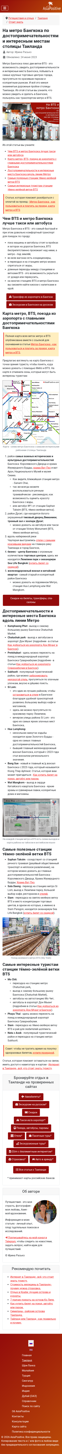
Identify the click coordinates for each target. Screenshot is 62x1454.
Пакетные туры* (41, 1135)
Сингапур (27, 1380)
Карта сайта (19, 1426)
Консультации (20, 1421)
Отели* (18, 1135)
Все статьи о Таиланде (32, 1169)
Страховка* (18, 1159)
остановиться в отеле (25, 694)
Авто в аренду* (44, 1159)
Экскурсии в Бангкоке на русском (32, 304)
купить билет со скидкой (39, 912)
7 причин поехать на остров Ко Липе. (32, 1299)
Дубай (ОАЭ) (29, 1396)
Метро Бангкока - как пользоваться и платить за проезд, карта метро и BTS (30, 206)
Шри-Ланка (28, 1365)
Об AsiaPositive (21, 1411)
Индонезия (28, 1385)
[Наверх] (56, 1448)
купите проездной (43, 1052)
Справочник (29, 1401)
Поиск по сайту (31, 1406)
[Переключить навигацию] (4, 8)
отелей (44, 893)
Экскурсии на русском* (32, 1104)
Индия (26, 1390)
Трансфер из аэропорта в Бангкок (32, 296)
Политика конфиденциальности (31, 1431)
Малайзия (28, 1370)
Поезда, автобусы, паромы (32, 1128)
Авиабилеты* (32, 1096)
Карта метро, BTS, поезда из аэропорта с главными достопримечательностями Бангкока (32, 162)
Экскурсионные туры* (32, 1143)
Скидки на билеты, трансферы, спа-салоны (31, 600)
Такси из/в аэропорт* (32, 1120)
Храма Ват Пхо (25, 882)
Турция (26, 1375)
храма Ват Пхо (42, 467)
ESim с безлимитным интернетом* (31, 1151)
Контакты (18, 1416)
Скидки (32, 1112)
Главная (27, 1355)
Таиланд (27, 1360)
